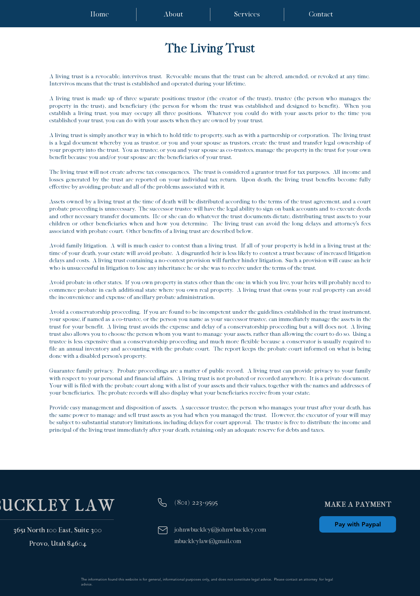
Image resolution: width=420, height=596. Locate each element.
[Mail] (162, 530)
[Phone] (162, 502)
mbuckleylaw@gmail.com (207, 541)
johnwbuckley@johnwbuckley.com (220, 529)
